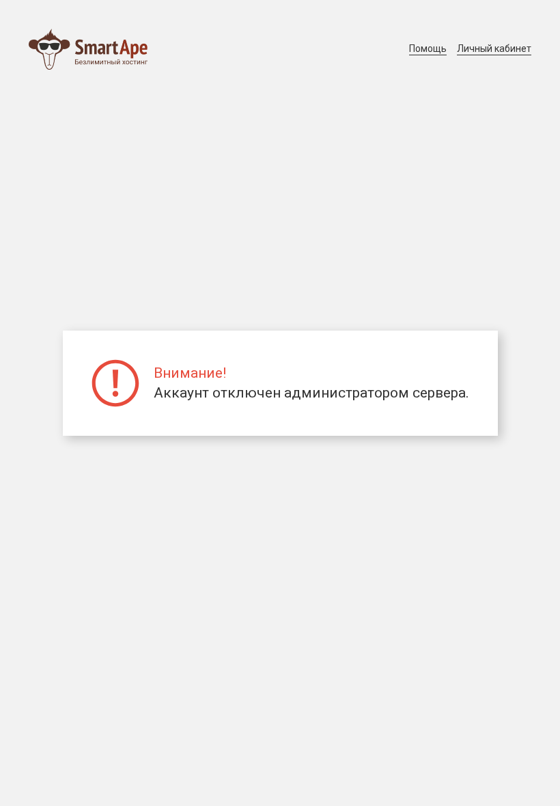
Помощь (428, 48)
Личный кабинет (494, 48)
